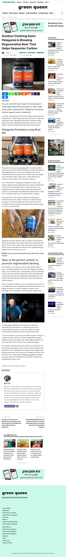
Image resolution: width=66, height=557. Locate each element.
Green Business (40, 52)
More (46, 2)
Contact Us (6, 540)
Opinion (22, 13)
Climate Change (31, 52)
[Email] (18, 93)
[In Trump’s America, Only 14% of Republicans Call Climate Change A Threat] (51, 260)
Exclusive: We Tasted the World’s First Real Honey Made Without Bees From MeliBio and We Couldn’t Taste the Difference (11, 423)
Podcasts (25, 2)
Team (4, 538)
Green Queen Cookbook (9, 524)
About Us (5, 536)
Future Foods (22, 52)
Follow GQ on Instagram (9, 515)
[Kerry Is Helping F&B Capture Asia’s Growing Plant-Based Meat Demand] (51, 238)
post (9, 325)
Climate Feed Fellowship (10, 522)
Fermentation (43, 13)
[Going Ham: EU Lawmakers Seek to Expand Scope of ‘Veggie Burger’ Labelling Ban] (37, 443)
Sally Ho (7, 383)
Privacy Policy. (44, 553)
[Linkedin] (5, 93)
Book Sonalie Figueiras (9, 534)
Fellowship (33, 2)
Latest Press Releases (9, 531)
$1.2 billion (31, 355)
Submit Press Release (9, 529)
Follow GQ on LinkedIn (9, 513)
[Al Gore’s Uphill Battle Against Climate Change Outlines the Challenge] (51, 304)
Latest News (6, 508)
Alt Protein (20, 440)
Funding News (7, 440)
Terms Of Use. (51, 553)
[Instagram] (30, 93)
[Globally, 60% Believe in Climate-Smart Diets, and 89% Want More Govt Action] (51, 275)
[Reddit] (24, 93)
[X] (37, 93)
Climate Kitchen (7, 543)
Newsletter (40, 2)
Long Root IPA (23, 168)
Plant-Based (13, 13)
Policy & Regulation (36, 440)
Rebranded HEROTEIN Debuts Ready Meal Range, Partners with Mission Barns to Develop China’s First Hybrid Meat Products (35, 423)
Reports (19, 2)
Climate (5, 13)
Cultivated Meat (31, 13)
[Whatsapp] (11, 93)
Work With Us (6, 527)
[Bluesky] (5, 97)
